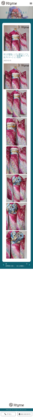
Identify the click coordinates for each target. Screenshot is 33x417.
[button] (31, 3)
